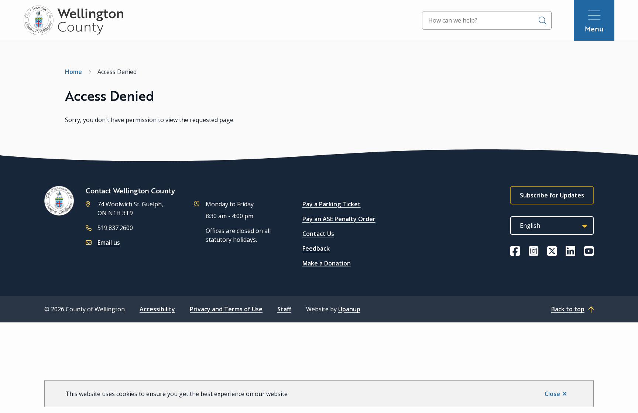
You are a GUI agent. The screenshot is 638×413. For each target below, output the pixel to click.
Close (552, 394)
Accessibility (157, 309)
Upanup (349, 309)
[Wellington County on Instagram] (533, 251)
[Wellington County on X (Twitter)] (552, 251)
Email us (108, 242)
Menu (594, 29)
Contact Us (318, 234)
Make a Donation (326, 263)
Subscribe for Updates (552, 195)
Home (73, 72)
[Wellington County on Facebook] (515, 251)
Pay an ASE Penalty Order (338, 219)
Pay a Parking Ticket (331, 204)
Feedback (316, 248)
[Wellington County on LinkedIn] (570, 251)
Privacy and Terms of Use (226, 309)
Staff (284, 309)
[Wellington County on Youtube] (589, 251)
